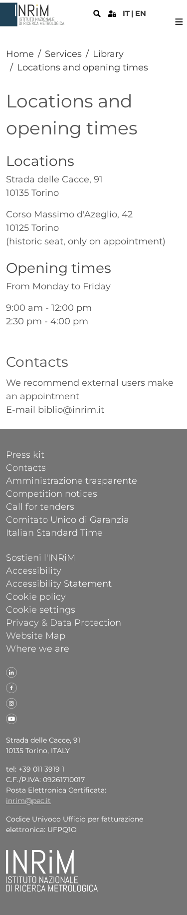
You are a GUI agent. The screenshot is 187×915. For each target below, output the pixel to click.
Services (63, 53)
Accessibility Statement (59, 583)
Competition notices (51, 493)
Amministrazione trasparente (71, 480)
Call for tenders (40, 506)
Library (108, 53)
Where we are (37, 648)
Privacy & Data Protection (63, 622)
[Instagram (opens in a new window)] (11, 702)
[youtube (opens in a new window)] (11, 718)
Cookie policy (36, 596)
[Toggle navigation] (179, 21)
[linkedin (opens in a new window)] (11, 671)
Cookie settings (40, 609)
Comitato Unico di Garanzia (67, 519)
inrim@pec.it (28, 800)
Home (20, 53)
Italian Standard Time (54, 532)
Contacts (26, 467)
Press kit (25, 454)
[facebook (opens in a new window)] (11, 687)
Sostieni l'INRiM (40, 557)
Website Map (35, 635)
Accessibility (33, 570)
